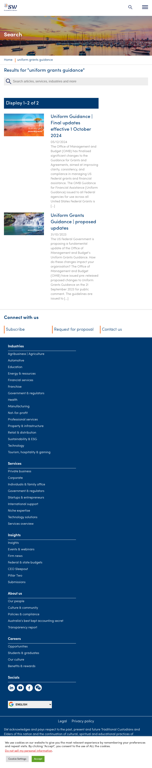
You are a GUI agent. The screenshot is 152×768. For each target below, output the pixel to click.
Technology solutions (22, 517)
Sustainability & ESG (22, 439)
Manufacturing (18, 406)
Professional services (23, 419)
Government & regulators (26, 393)
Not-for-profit (18, 413)
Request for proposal (74, 329)
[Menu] (145, 7)
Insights (13, 543)
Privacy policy (83, 721)
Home (8, 60)
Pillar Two (15, 575)
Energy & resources (22, 373)
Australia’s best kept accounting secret (35, 621)
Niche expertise (19, 510)
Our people (16, 601)
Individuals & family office (26, 484)
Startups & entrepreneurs (26, 497)
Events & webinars (21, 549)
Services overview (21, 524)
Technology (16, 445)
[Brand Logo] (10, 8)
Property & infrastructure (26, 426)
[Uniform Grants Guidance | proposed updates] (24, 234)
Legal (62, 721)
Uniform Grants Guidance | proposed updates (73, 222)
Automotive (16, 360)
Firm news (15, 556)
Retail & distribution (22, 432)
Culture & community (23, 608)
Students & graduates (23, 653)
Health (12, 400)
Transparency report (22, 627)
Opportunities (18, 646)
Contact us (112, 329)
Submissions (17, 582)
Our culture (16, 659)
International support (23, 504)
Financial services (20, 380)
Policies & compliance (23, 614)
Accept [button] (38, 759)
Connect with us (21, 317)
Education (15, 367)
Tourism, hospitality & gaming (29, 452)
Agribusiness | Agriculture (26, 354)
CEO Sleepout (18, 569)
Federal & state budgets (25, 562)
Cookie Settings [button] (17, 759)
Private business (19, 471)
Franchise (15, 386)
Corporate (15, 478)
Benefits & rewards (21, 666)
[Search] (130, 7)
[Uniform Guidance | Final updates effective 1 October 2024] (24, 135)
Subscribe (15, 329)
